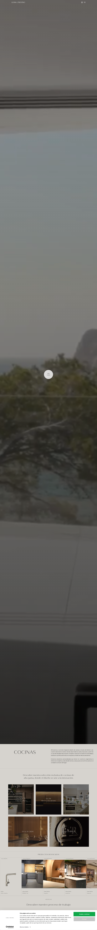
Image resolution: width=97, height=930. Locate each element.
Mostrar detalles (24, 927)
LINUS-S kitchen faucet (4, 893)
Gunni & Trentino (25, 891)
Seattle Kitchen (67, 893)
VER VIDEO (48, 374)
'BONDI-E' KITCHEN (25, 893)
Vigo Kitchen (46, 893)
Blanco (2, 891)
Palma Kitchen (89, 893)
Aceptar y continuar (84, 914)
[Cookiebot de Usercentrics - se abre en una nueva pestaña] (9, 927)
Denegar (84, 919)
